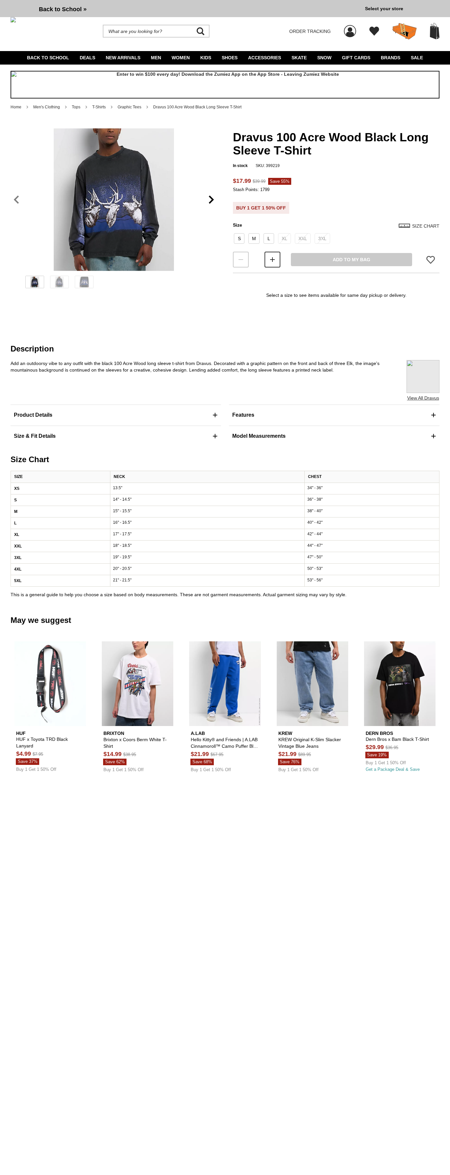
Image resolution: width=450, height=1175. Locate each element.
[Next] (211, 199)
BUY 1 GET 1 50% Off (261, 207)
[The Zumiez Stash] (404, 31)
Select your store (384, 8)
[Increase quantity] (272, 259)
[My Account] (350, 27)
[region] (113, 210)
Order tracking (310, 31)
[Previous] (16, 199)
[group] (185, 8)
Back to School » (63, 9)
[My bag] (434, 31)
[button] (113, 199)
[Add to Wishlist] (430, 259)
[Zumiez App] (225, 84)
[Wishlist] (374, 31)
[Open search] (201, 31)
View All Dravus (423, 398)
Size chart (425, 226)
